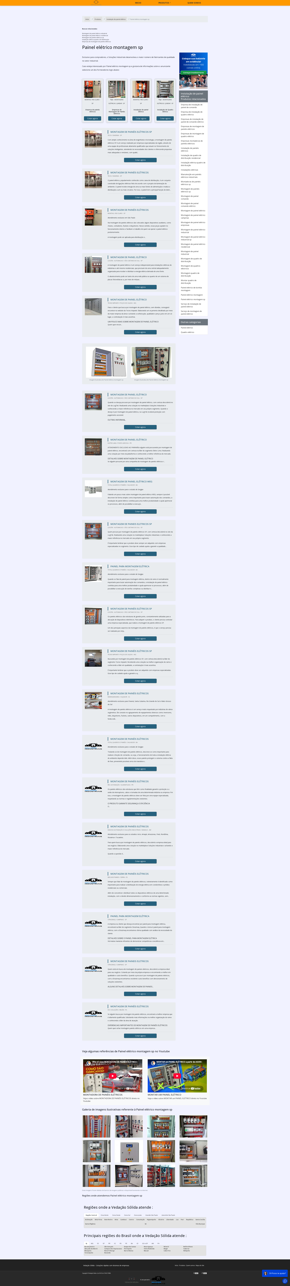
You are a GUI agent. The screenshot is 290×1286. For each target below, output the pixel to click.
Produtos (163, 2)
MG (92, 1243)
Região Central (91, 1215)
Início (176, 1265)
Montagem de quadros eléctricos (190, 267)
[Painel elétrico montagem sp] (92, 89)
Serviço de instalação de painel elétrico (191, 305)
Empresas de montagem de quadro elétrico (192, 135)
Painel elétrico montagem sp (193, 299)
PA (158, 1243)
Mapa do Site (200, 1265)
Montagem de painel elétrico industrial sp (193, 238)
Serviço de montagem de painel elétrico (191, 312)
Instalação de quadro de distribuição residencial (191, 156)
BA (132, 1243)
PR (109, 1243)
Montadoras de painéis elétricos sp (191, 183)
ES (98, 1243)
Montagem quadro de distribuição (190, 274)
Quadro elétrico (187, 332)
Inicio (138, 2)
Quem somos (194, 2)
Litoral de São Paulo (168, 1215)
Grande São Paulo (151, 1215)
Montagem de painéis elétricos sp (93, 37)
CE (137, 1243)
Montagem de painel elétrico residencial (95, 35)
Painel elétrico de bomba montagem (191, 289)
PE (126, 1243)
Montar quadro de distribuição (188, 281)
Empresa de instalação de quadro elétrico (191, 113)
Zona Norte (104, 1215)
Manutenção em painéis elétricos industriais (191, 175)
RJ (86, 1243)
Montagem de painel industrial (189, 252)
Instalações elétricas (189, 170)
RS (121, 1243)
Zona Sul (127, 1215)
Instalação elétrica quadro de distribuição (95, 40)
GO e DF (145, 1243)
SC (115, 1243)
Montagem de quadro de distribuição (191, 260)
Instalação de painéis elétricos (190, 149)
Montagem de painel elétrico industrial (94, 33)
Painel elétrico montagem (192, 295)
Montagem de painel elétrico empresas (193, 223)
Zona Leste (138, 1215)
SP (104, 1243)
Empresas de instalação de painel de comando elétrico (192, 120)
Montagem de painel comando (189, 197)
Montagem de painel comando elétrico (189, 204)
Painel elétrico (187, 327)
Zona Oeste (116, 1215)
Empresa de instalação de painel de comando (191, 106)
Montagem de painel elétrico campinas (193, 216)
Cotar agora (92, 118)
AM (153, 1243)
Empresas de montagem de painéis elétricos (96, 42)
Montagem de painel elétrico (193, 210)
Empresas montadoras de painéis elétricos (192, 142)
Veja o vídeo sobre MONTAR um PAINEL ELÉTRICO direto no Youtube (177, 1098)
